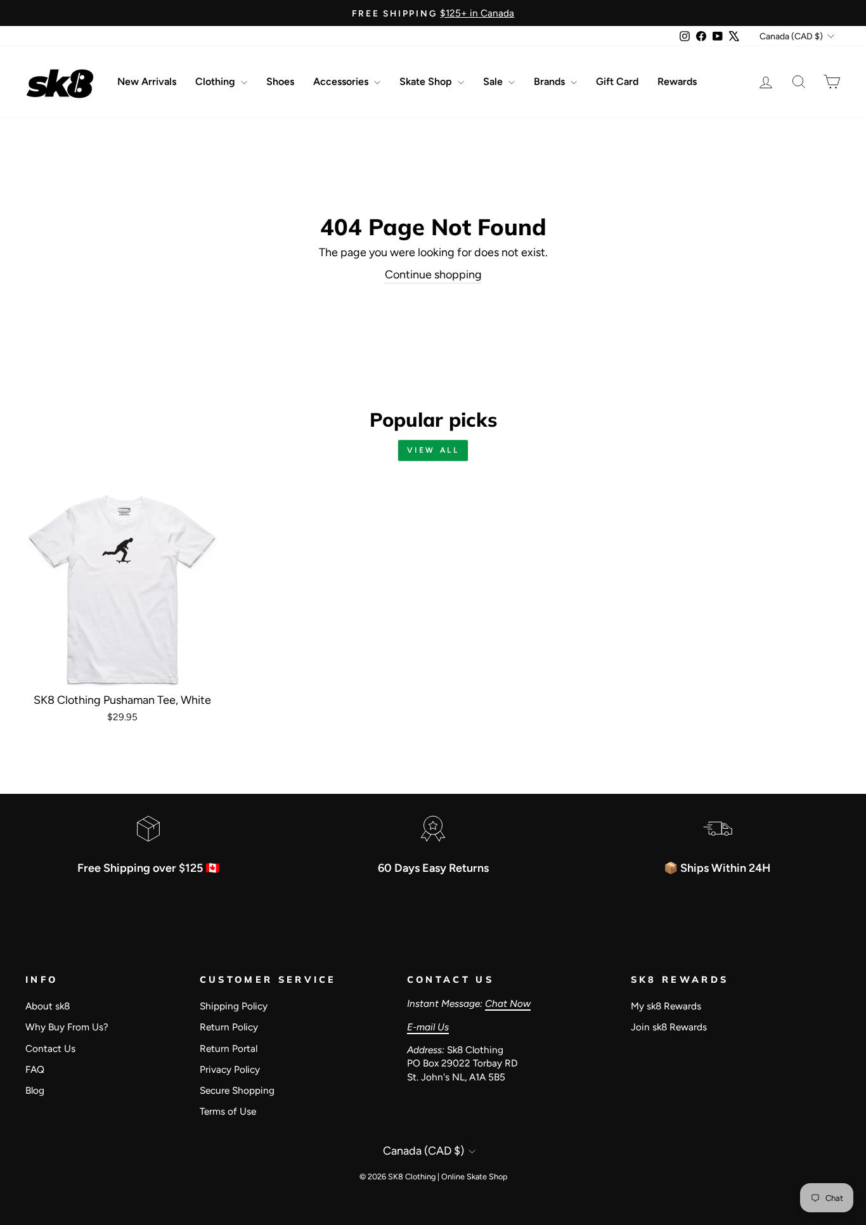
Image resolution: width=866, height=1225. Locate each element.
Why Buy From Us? (66, 1027)
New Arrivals (146, 81)
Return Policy (229, 1027)
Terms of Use (228, 1111)
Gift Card (617, 81)
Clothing (216, 81)
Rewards (677, 81)
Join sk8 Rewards (669, 1027)
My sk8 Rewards (666, 1006)
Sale (494, 81)
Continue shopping (433, 275)
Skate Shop (427, 81)
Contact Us (50, 1048)
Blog (34, 1090)
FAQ (34, 1069)
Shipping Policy (234, 1006)
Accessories (342, 81)
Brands (550, 81)
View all (433, 450)
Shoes (280, 81)
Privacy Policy (230, 1069)
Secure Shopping (237, 1090)
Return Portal (228, 1048)
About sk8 (47, 1006)
